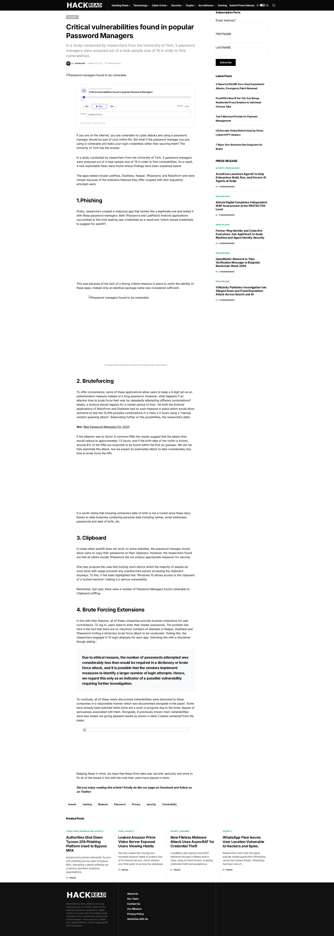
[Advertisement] (136, 253)
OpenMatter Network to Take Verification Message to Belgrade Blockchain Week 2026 (238, 262)
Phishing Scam (86, 831)
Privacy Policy (135, 913)
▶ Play (99, 106)
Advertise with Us (137, 918)
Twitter (85, 791)
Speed (180, 106)
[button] (262, 5)
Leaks (121, 831)
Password (120, 804)
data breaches (98, 517)
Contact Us (133, 903)
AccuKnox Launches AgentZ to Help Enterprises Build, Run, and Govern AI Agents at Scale (241, 177)
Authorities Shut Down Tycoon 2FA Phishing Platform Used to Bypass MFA (86, 844)
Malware (103, 804)
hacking (87, 804)
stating (90, 641)
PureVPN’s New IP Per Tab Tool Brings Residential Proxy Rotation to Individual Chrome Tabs (238, 102)
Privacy (136, 804)
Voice (83, 114)
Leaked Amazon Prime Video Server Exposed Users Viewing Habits (136, 841)
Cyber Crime (72, 831)
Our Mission (134, 908)
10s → (113, 106)
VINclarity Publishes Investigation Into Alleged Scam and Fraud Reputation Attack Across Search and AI (241, 291)
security (151, 804)
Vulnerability (169, 804)
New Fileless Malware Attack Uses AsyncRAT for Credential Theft (192, 841)
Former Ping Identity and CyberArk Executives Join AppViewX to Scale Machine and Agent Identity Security (240, 234)
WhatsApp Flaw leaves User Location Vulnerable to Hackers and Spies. (243, 841)
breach (72, 804)
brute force (105, 400)
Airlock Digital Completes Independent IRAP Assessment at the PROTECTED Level (241, 206)
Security (72, 17)
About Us (132, 893)
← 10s (86, 106)
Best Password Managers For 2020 (106, 427)
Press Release (233, 168)
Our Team (133, 898)
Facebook (166, 787)
